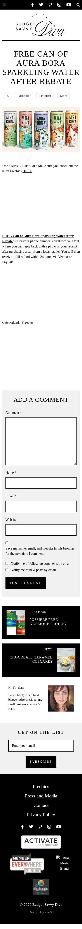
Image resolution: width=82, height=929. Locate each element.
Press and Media (41, 796)
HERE (27, 171)
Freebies (27, 322)
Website (10, 519)
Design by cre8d (41, 912)
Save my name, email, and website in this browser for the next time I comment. (39, 550)
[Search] (78, 4)
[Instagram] (59, 4)
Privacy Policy (41, 814)
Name (10, 473)
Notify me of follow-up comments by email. (41, 563)
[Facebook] (32, 4)
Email (10, 496)
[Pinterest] (50, 4)
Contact (41, 805)
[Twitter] (41, 4)
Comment (13, 412)
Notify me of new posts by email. (34, 570)
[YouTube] (69, 4)
